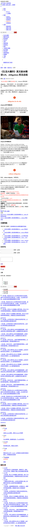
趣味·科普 (8, 28)
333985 (5, 443)
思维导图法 (6, 52)
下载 (4, 56)
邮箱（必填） (17, 252)
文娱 (4, 24)
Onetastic (5, 51)
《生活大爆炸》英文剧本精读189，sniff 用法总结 (16, 235)
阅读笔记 (8, 19)
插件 (4, 46)
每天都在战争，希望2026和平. (10, 445)
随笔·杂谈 (8, 29)
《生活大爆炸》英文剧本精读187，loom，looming (16, 240)
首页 (4, 8)
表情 (2, 264)
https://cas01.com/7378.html (12, 191)
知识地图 (5, 49)
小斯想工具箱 (6, 48)
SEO (4, 57)
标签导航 (8, 3)
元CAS (8, 11)
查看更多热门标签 (7, 62)
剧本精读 (5, 38)
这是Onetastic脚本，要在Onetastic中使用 (13, 433)
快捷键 (5, 54)
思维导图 (8, 18)
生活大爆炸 (6, 35)
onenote (8, 16)
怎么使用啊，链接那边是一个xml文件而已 (13, 439)
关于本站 (3, 3)
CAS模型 (8, 13)
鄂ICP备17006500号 (20, 525)
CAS (4, 10)
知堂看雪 (5, 459)
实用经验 (8, 23)
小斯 (4, 78)
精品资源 (8, 26)
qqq (4, 436)
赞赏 (2, 211)
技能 (4, 15)
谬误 (4, 461)
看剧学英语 (6, 37)
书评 (4, 41)
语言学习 (8, 21)
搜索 (15, 32)
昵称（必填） (17, 250)
